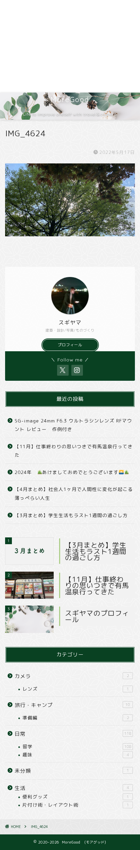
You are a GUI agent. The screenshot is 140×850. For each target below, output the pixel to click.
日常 (73, 733)
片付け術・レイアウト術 (75, 805)
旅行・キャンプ (72, 705)
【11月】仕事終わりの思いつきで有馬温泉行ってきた (74, 450)
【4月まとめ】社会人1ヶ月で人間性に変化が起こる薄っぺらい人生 (74, 493)
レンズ (75, 689)
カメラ (72, 676)
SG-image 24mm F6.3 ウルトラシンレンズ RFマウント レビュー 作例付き (73, 425)
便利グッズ (75, 796)
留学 (77, 746)
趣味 (75, 754)
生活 (72, 788)
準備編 (75, 717)
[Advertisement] (70, 46)
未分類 (72, 770)
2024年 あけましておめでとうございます (67, 472)
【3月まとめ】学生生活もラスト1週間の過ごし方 (71, 515)
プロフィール (70, 345)
